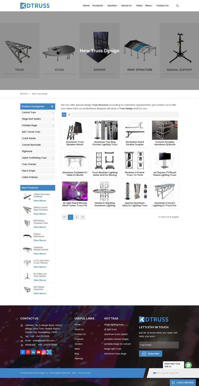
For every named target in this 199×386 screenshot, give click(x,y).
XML (74, 373)
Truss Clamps (29, 164)
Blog (77, 353)
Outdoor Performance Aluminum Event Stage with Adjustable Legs (40, 235)
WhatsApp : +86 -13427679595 (41, 345)
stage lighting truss (114, 324)
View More (39, 200)
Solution (112, 5)
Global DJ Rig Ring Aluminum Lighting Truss (104, 204)
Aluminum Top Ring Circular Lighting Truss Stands (104, 143)
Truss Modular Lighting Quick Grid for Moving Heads (105, 173)
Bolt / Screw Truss (31, 132)
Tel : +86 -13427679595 (37, 336)
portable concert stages (116, 339)
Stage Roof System (31, 119)
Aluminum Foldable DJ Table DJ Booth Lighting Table (74, 173)
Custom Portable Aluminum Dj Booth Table (164, 143)
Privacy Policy (84, 373)
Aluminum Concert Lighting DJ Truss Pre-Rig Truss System (165, 204)
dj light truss (110, 329)
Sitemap (79, 358)
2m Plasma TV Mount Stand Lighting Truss (164, 173)
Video (139, 5)
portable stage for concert (117, 344)
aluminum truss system (116, 334)
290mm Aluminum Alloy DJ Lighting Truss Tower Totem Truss (134, 204)
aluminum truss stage (115, 353)
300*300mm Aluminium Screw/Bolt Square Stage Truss (41, 288)
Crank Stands (29, 138)
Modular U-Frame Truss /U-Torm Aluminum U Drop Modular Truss (134, 173)
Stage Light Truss (112, 349)
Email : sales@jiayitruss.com (39, 340)
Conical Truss (29, 112)
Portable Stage (29, 125)
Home (86, 5)
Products (98, 5)
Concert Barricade (31, 145)
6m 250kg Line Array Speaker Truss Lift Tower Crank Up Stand (40, 275)
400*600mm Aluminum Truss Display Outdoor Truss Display (40, 222)
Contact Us (162, 5)
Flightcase (27, 151)
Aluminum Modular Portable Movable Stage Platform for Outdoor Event (40, 248)
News (149, 5)
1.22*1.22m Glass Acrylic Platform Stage (41, 261)
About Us (126, 5)
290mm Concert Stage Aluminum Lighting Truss (40, 208)
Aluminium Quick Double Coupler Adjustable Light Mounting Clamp (135, 143)
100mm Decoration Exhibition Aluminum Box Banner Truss (41, 195)
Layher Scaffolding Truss (34, 158)
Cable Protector (30, 177)
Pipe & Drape (28, 171)
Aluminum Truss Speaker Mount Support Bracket (75, 143)
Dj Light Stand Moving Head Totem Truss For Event (74, 204)
